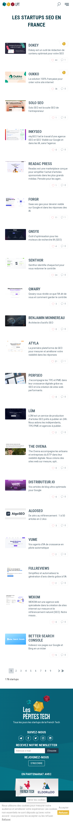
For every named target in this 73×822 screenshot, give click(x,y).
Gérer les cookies (37, 799)
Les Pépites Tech (11, 4)
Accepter (64, 807)
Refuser (6, 819)
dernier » (63, 670)
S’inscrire (37, 763)
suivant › (59, 670)
